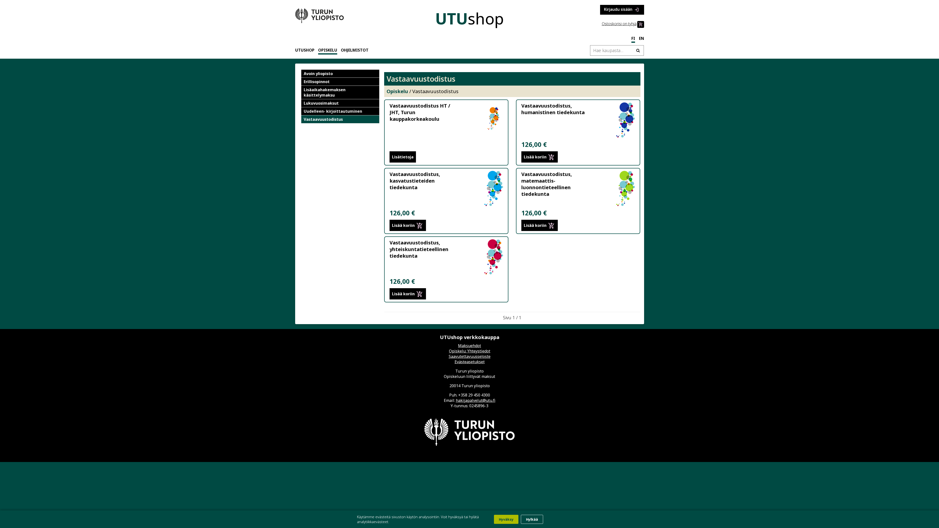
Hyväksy (506, 519)
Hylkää (532, 519)
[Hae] (638, 50)
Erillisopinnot (317, 81)
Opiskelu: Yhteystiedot (469, 351)
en (641, 38)
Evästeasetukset (470, 361)
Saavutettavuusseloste (470, 356)
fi (633, 38)
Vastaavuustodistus (323, 119)
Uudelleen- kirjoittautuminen (333, 111)
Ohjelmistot (355, 50)
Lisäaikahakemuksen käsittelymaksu (325, 92)
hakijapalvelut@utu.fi (475, 400)
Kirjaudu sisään (621, 10)
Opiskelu (327, 50)
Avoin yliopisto (318, 73)
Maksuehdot (469, 345)
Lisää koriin (539, 157)
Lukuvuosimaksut (321, 103)
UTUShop (304, 50)
